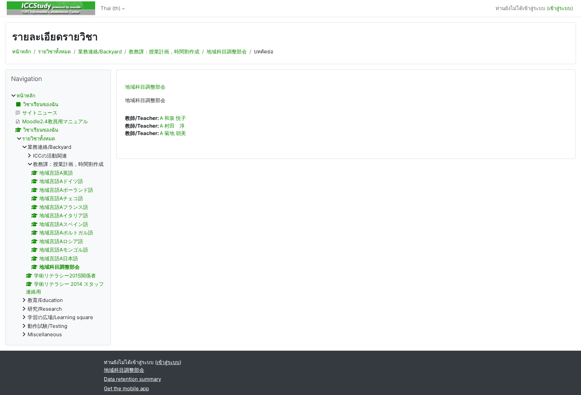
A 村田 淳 (172, 126)
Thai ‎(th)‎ (110, 8)
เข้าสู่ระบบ (559, 8)
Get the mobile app (126, 388)
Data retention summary (132, 379)
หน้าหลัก (21, 51)
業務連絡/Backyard (100, 51)
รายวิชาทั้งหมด (54, 51)
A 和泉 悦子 (173, 118)
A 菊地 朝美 (173, 133)
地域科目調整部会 (226, 51)
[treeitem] (58, 215)
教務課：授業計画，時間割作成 (164, 51)
